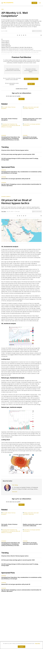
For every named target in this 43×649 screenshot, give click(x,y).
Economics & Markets (5, 196)
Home (2, 9)
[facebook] (17, 35)
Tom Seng (3, 211)
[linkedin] (19, 35)
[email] (25, 35)
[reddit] (23, 35)
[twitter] (21, 35)
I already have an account (21, 88)
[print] (41, 35)
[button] (2, 3)
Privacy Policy (37, 643)
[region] (21, 645)
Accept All (21, 646)
